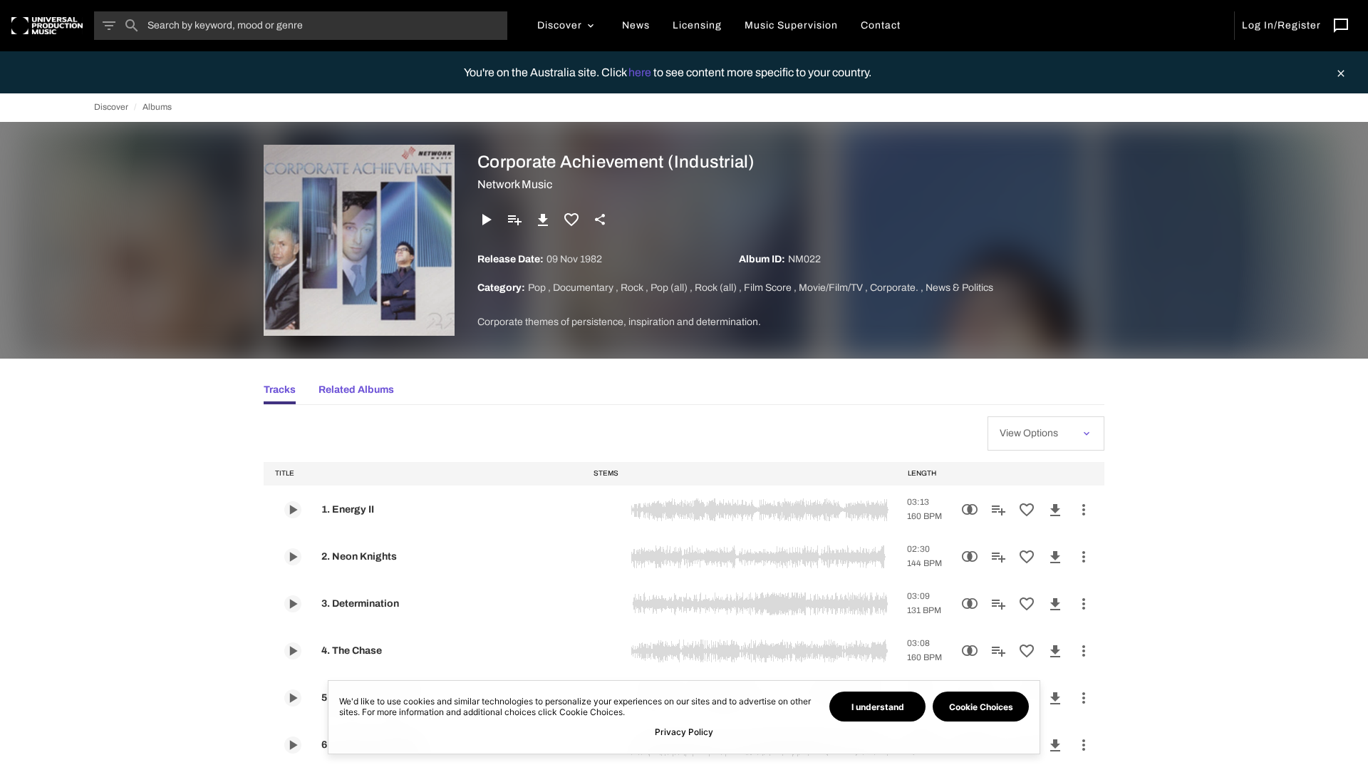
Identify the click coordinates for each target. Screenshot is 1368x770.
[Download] (542, 219)
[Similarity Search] (969, 509)
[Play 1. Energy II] (293, 510)
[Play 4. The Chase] (293, 651)
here (640, 72)
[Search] (131, 25)
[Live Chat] (1340, 25)
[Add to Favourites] (571, 219)
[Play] (485, 219)
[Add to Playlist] (514, 219)
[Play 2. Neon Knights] (293, 557)
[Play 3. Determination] (293, 604)
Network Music (514, 184)
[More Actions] (1083, 509)
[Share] (599, 219)
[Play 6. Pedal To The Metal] (293, 745)
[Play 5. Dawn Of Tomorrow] (293, 698)
